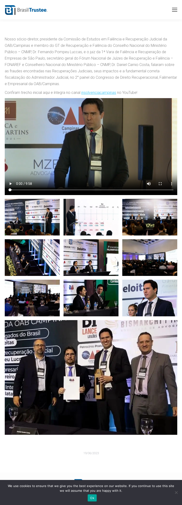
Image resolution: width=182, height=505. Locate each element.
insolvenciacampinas (98, 92)
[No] (176, 492)
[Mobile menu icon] (174, 9)
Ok (92, 498)
